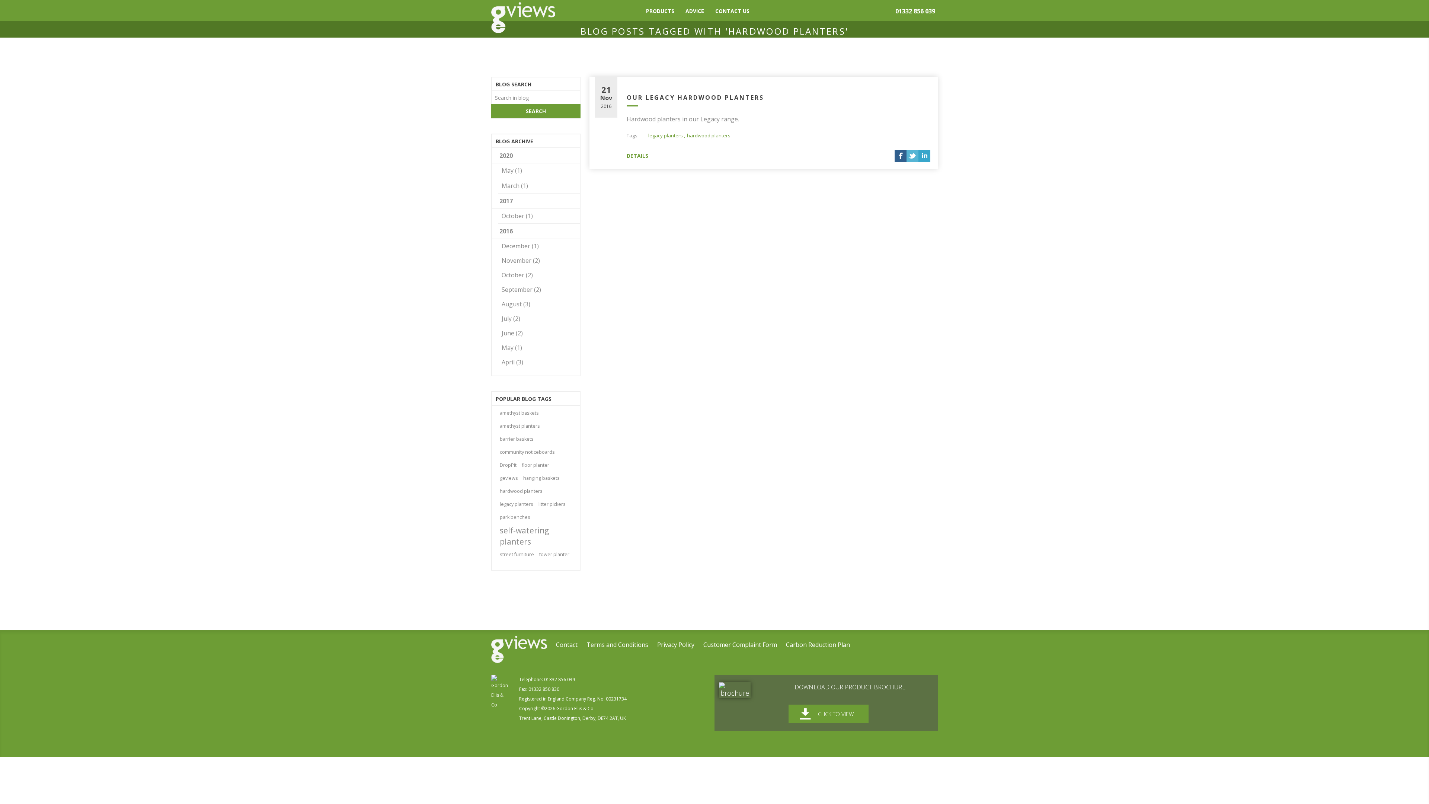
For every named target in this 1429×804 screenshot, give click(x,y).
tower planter (554, 554)
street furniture (517, 554)
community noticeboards (527, 452)
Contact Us (732, 11)
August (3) (516, 304)
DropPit (508, 465)
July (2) (511, 319)
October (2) (517, 275)
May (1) (512, 170)
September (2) (521, 289)
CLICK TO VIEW (836, 714)
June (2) (512, 333)
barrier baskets (517, 439)
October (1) (517, 216)
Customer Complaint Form (740, 645)
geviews (509, 478)
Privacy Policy (675, 645)
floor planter (535, 465)
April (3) (512, 362)
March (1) (515, 186)
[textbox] (536, 97)
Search (536, 111)
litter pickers (552, 504)
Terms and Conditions (617, 645)
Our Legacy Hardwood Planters (695, 97)
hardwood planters (709, 135)
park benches (515, 517)
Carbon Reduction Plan (818, 645)
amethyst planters (520, 426)
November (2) (521, 260)
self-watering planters (524, 536)
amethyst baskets (519, 413)
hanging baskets (541, 478)
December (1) (520, 246)
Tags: (633, 135)
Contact (567, 645)
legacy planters (665, 135)
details (637, 155)
